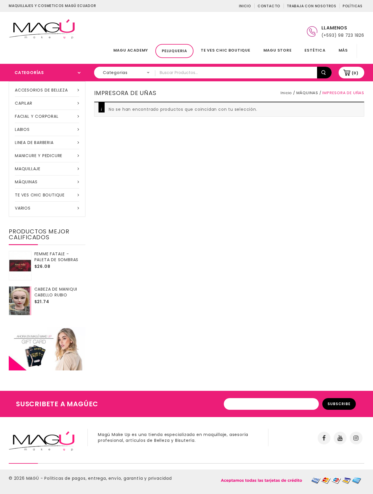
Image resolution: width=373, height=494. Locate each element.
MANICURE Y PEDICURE (38, 156)
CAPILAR (23, 103)
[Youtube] (340, 438)
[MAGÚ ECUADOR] (42, 28)
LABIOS (22, 129)
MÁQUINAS (26, 182)
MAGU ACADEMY (130, 50)
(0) (355, 73)
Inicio (245, 5)
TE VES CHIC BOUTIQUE (225, 50)
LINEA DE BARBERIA (34, 142)
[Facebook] (324, 438)
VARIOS (23, 208)
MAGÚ (33, 478)
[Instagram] (356, 438)
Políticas (353, 5)
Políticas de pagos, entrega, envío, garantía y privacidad (108, 478)
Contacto (269, 5)
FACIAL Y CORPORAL (37, 116)
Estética (315, 50)
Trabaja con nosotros (311, 5)
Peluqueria (174, 51)
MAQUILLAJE (28, 169)
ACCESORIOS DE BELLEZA (41, 90)
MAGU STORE (277, 50)
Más (343, 50)
